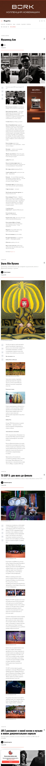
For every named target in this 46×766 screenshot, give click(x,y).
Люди (14, 24)
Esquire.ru (13, 251)
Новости (3, 24)
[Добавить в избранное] (44, 39)
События (18, 24)
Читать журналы (13, 26)
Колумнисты (9, 24)
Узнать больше (11, 759)
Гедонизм (23, 24)
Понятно (10, 761)
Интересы (29, 24)
